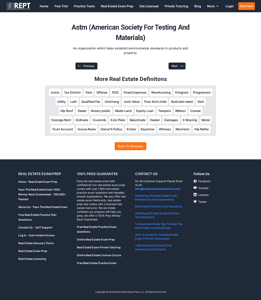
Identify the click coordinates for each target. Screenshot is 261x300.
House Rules (87, 129)
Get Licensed (149, 6)
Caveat (195, 111)
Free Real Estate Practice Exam (97, 263)
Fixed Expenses (135, 92)
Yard (88, 92)
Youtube (201, 188)
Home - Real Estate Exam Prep (37, 181)
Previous (88, 66)
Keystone (147, 129)
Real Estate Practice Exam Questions (159, 206)
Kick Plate (118, 120)
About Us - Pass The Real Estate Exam (42, 207)
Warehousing (161, 92)
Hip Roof (66, 111)
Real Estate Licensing (32, 258)
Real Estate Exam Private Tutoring (99, 247)
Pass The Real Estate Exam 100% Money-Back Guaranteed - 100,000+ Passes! (42, 194)
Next (175, 66)
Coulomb (99, 120)
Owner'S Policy (111, 129)
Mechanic (183, 129)
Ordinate (81, 120)
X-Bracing (190, 120)
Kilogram (181, 92)
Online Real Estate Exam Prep (96, 239)
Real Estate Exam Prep (117, 6)
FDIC (115, 92)
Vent (200, 102)
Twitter (200, 201)
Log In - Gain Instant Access (36, 235)
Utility (61, 102)
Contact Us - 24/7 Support (35, 227)
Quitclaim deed (182, 102)
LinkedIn (201, 194)
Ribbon (180, 111)
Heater (155, 120)
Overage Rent (61, 120)
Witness (165, 129)
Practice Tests (84, 6)
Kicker (131, 129)
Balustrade (137, 120)
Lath (73, 102)
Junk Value (132, 102)
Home (44, 6)
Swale (82, 111)
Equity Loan (145, 111)
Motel (206, 120)
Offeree (101, 92)
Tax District (72, 92)
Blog (197, 6)
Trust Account (62, 129)
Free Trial (61, 6)
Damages (171, 120)
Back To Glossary (130, 146)
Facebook (202, 181)
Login (229, 6)
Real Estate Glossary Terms (36, 243)
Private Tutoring (176, 6)
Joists (54, 92)
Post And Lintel (155, 102)
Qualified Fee (90, 102)
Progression (202, 92)
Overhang (112, 102)
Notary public (100, 111)
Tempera (164, 111)
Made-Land (123, 111)
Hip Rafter (201, 129)
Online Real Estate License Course (99, 255)
